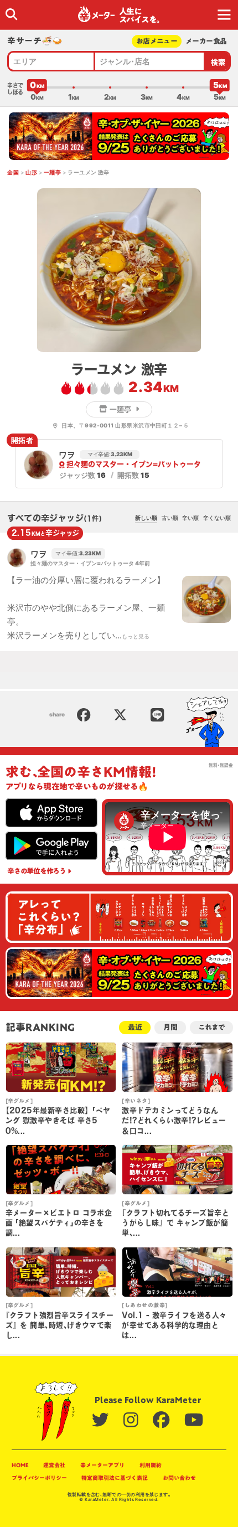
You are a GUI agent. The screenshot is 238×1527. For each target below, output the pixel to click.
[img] (11, 14)
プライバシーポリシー (39, 1477)
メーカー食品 (205, 41)
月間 (170, 1027)
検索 (218, 62)
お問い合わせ (179, 1477)
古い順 (170, 517)
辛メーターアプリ (102, 1465)
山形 (31, 172)
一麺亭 (52, 172)
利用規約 (150, 1465)
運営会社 (54, 1465)
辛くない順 (217, 517)
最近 (135, 1027)
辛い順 (190, 517)
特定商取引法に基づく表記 (114, 1477)
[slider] (37, 87)
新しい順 (146, 517)
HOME (20, 1465)
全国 (13, 172)
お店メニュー (156, 41)
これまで (211, 1027)
